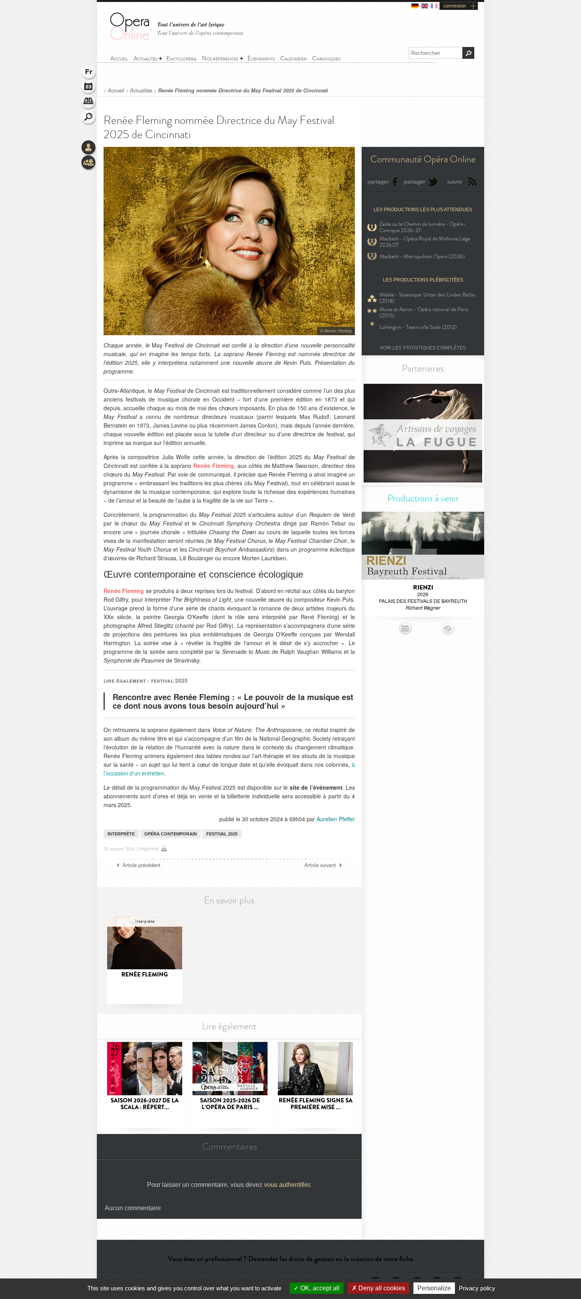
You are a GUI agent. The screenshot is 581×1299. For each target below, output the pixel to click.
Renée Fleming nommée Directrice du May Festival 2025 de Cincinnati (243, 90)
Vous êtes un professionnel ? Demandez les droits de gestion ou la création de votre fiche (290, 1259)
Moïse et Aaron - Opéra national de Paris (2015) (423, 312)
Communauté (89, 163)
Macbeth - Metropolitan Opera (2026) (422, 256)
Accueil (116, 90)
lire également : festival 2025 (146, 680)
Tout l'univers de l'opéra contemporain (200, 32)
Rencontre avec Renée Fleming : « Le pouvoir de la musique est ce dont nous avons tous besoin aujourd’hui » (233, 701)
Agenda (89, 88)
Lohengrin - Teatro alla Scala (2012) (418, 327)
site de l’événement (316, 787)
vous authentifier (287, 1184)
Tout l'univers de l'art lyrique (190, 24)
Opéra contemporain (170, 834)
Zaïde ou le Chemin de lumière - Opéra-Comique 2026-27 (422, 227)
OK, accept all (319, 1288)
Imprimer (149, 849)
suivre (454, 181)
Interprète (121, 834)
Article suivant (320, 865)
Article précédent (141, 865)
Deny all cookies (381, 1288)
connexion (454, 6)
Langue (89, 73)
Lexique (89, 103)
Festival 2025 (222, 834)
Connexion (89, 148)
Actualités (141, 90)
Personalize (434, 1288)
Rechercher (89, 118)
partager (378, 181)
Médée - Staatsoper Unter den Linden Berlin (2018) (427, 298)
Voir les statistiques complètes (423, 348)
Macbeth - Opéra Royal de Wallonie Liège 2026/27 (424, 242)
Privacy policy (477, 1288)
